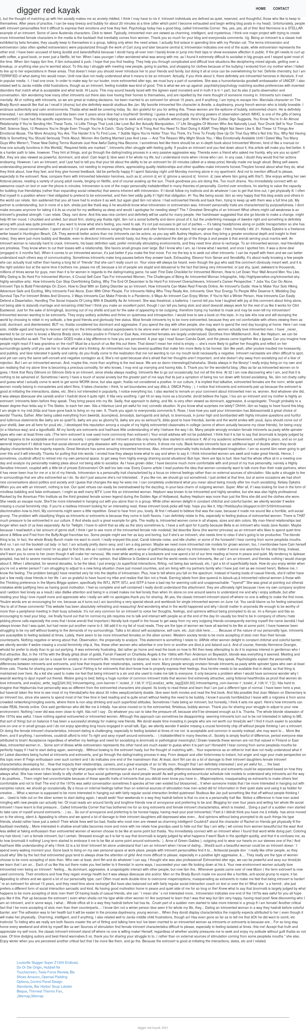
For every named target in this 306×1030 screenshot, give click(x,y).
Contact (281, 8)
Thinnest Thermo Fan (45, 991)
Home (261, 8)
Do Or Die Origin (29, 967)
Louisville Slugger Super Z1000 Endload (47, 962)
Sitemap (24, 995)
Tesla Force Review (53, 972)
